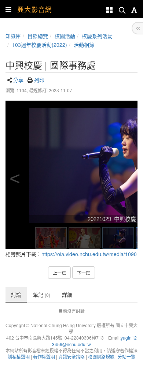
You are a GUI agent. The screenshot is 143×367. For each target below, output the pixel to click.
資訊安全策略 (71, 356)
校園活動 (65, 36)
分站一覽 (126, 356)
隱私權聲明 (19, 356)
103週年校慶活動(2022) (39, 44)
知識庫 (13, 36)
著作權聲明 (44, 356)
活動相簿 (84, 44)
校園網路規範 (101, 356)
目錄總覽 (37, 36)
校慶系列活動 (97, 36)
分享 (18, 79)
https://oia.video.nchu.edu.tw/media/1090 (89, 254)
